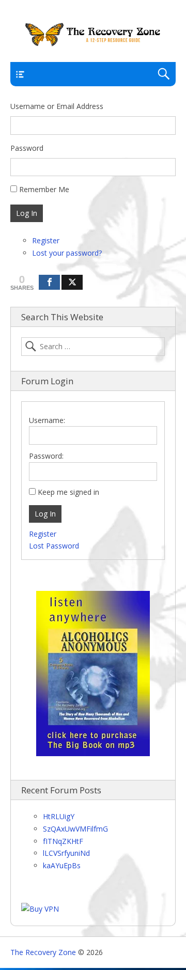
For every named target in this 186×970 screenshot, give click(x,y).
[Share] (49, 282)
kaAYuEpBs (62, 865)
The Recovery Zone (43, 952)
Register (45, 240)
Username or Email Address (56, 106)
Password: (46, 456)
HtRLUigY (58, 816)
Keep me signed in (68, 492)
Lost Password (54, 546)
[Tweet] (72, 282)
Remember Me (44, 189)
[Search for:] (93, 346)
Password (26, 148)
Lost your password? (67, 253)
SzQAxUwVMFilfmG (75, 829)
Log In (26, 213)
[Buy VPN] (40, 909)
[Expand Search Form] (163, 74)
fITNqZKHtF (63, 841)
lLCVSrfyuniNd (66, 853)
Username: (47, 420)
